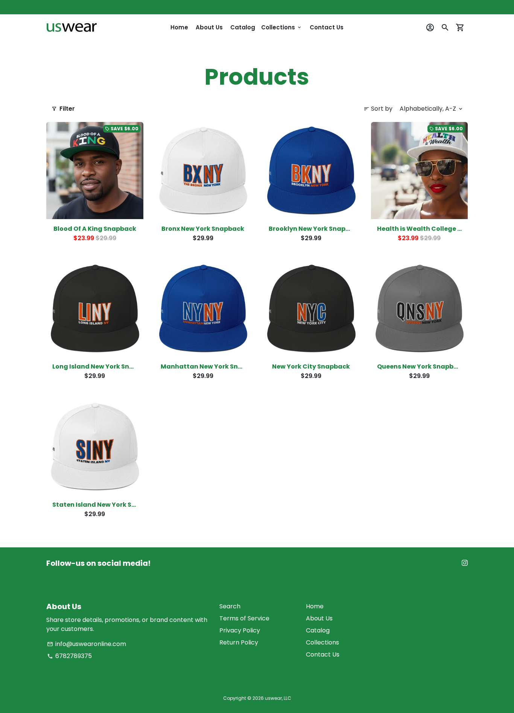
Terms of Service (244, 618)
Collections (281, 27)
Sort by (377, 108)
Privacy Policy (239, 630)
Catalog (242, 27)
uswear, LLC (278, 698)
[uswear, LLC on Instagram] (49, 7)
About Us (209, 27)
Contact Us (327, 27)
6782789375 (69, 656)
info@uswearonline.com (86, 644)
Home (179, 27)
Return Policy (238, 642)
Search (229, 606)
